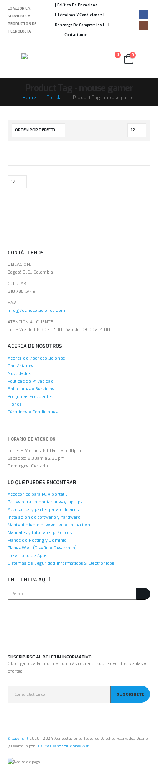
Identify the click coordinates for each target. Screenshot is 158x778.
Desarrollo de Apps (27, 556)
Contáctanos (20, 366)
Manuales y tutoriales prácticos (40, 533)
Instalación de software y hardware (44, 517)
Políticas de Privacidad (31, 381)
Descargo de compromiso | (79, 25)
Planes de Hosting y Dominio (37, 540)
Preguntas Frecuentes (30, 397)
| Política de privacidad (76, 5)
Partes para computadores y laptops (45, 502)
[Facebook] (143, 14)
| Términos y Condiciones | (79, 15)
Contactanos (76, 35)
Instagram (28, 640)
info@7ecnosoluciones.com (36, 310)
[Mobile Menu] (14, 59)
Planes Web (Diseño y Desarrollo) (42, 548)
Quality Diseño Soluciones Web (62, 746)
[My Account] (144, 59)
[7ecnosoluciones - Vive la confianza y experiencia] (42, 59)
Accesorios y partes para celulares (43, 510)
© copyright (18, 738)
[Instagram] (143, 25)
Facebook (14, 640)
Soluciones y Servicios (31, 389)
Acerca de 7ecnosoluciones (36, 358)
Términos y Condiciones (33, 412)
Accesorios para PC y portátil (37, 494)
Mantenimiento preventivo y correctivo (49, 525)
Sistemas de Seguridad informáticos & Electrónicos (61, 563)
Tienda (15, 404)
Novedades (19, 374)
